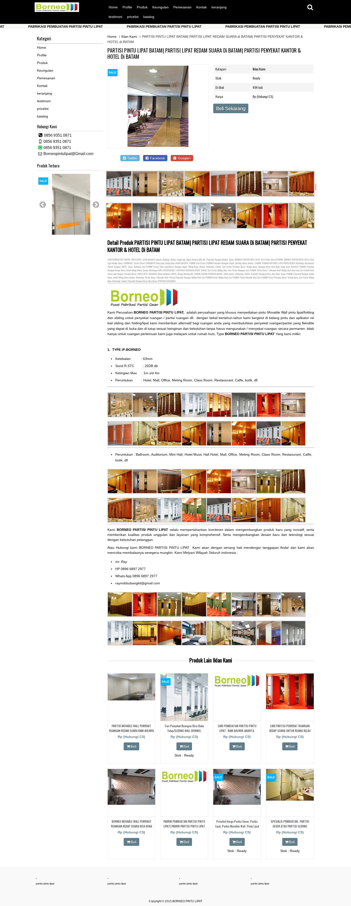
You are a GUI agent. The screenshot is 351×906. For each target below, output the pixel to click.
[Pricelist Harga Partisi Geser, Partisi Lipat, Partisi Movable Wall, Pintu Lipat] (237, 803)
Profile (127, 7)
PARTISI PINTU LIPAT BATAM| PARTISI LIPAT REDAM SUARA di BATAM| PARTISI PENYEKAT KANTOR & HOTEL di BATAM (204, 53)
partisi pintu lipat (45, 883)
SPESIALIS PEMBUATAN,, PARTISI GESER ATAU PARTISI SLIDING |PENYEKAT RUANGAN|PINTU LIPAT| (290, 825)
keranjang (219, 7)
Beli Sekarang (230, 108)
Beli (133, 746)
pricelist (132, 17)
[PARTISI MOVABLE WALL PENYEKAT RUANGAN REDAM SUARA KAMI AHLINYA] (131, 699)
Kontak (201, 7)
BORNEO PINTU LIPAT (187, 901)
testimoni (115, 17)
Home (113, 7)
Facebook (157, 158)
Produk (142, 7)
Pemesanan (182, 7)
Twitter (131, 158)
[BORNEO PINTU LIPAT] (57, 11)
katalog (148, 17)
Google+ (184, 158)
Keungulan (160, 7)
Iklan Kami (129, 36)
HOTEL (124, 266)
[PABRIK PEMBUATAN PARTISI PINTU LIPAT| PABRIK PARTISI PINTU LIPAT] (184, 782)
